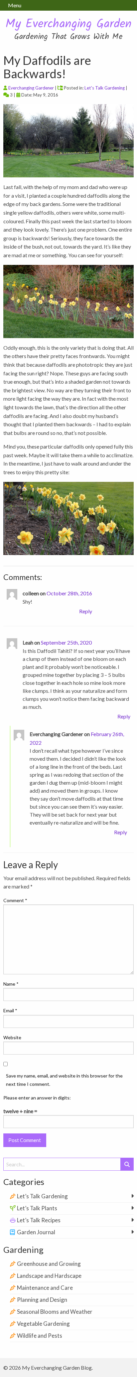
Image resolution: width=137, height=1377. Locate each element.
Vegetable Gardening (43, 1323)
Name (11, 984)
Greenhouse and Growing (49, 1263)
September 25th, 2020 (66, 642)
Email (10, 1010)
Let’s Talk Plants (37, 1208)
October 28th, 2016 (69, 593)
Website (12, 1037)
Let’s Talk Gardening (42, 1196)
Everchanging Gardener (31, 88)
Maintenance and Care (45, 1287)
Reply (85, 611)
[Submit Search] (127, 1164)
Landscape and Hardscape (49, 1275)
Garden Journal (36, 1232)
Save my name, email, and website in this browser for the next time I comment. (64, 1080)
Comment (15, 900)
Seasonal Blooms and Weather (54, 1311)
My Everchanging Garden (68, 24)
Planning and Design (42, 1299)
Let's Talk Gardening (104, 88)
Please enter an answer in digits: (37, 1097)
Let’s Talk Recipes (39, 1220)
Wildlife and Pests (39, 1335)
